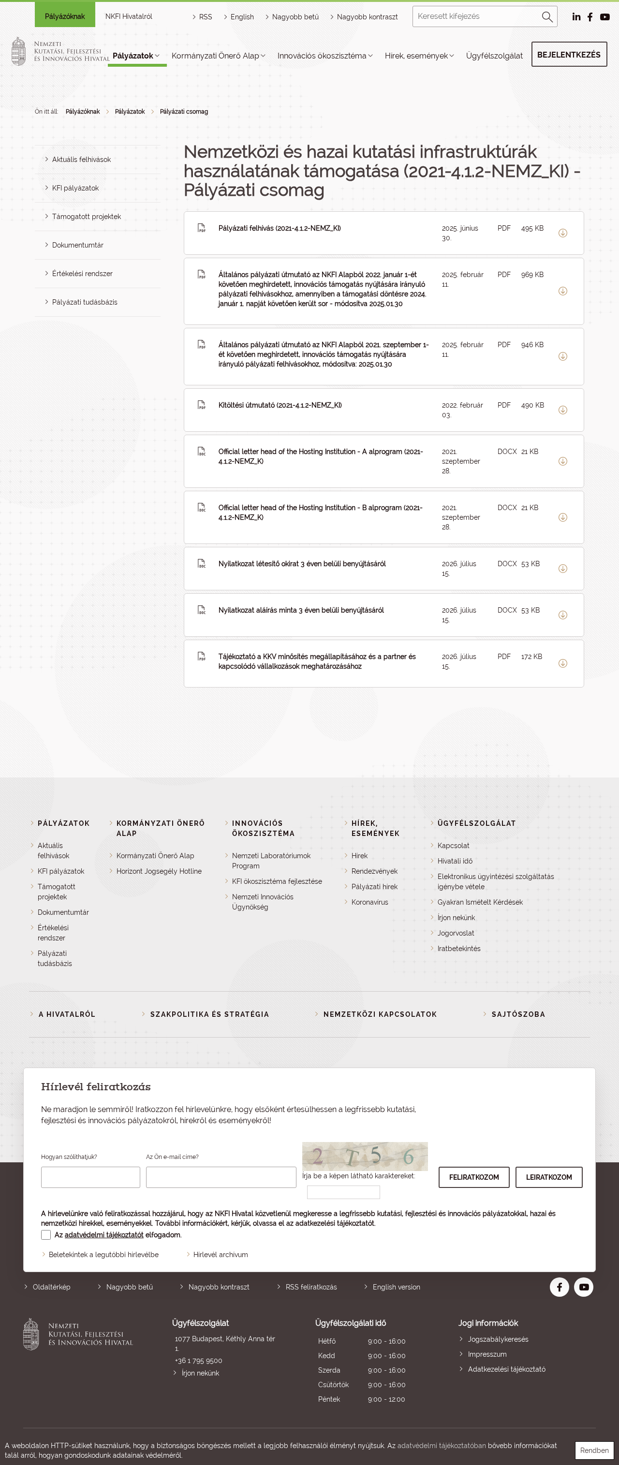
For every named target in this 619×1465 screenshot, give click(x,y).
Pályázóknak (65, 16)
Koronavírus (370, 902)
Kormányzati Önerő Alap (215, 55)
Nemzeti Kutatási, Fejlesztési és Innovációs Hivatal (80, 1362)
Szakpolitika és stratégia (209, 1014)
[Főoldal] (72, 51)
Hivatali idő (455, 861)
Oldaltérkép (52, 1287)
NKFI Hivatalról (128, 16)
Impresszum (487, 1354)
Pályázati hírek (375, 887)
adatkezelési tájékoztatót (334, 1223)
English (242, 17)
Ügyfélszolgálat (494, 55)
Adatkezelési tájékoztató (506, 1369)
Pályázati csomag (184, 111)
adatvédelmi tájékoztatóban (442, 1446)
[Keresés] (548, 15)
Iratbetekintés (459, 948)
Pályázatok (133, 55)
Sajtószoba (518, 1014)
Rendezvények (375, 871)
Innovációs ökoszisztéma (322, 55)
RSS (205, 17)
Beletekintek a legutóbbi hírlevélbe (104, 1255)
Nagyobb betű (129, 1287)
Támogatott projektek (86, 216)
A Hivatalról (67, 1014)
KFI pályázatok (75, 188)
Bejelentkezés (569, 54)
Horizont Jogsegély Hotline (159, 871)
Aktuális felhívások (81, 159)
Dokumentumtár (77, 245)
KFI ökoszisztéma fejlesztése (277, 881)
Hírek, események (416, 55)
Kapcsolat (454, 846)
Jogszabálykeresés (498, 1339)
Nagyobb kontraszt (367, 17)
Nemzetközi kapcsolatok (380, 1014)
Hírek (360, 856)
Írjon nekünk (456, 918)
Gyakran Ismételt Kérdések (480, 902)
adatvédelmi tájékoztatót (104, 1235)
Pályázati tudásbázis (85, 302)
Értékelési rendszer (82, 274)
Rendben (594, 1450)
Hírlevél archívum (220, 1255)
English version (396, 1287)
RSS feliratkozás (311, 1287)
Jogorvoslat (456, 933)
